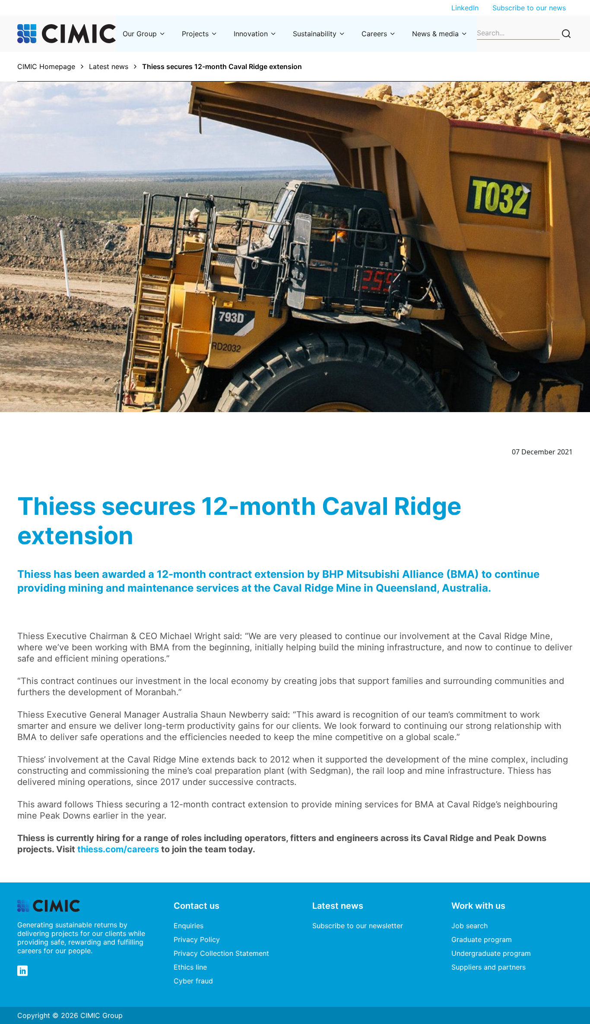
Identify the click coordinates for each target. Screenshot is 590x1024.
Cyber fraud (193, 981)
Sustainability (314, 33)
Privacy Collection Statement (221, 953)
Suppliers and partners (488, 967)
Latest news (108, 66)
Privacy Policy (197, 939)
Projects (195, 33)
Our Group (140, 33)
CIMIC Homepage (46, 66)
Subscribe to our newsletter (357, 925)
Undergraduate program (491, 953)
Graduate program (481, 939)
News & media (435, 33)
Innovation (251, 33)
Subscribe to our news (529, 7)
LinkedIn (465, 7)
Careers (374, 33)
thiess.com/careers (118, 849)
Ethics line (190, 967)
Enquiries (188, 925)
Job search (469, 925)
